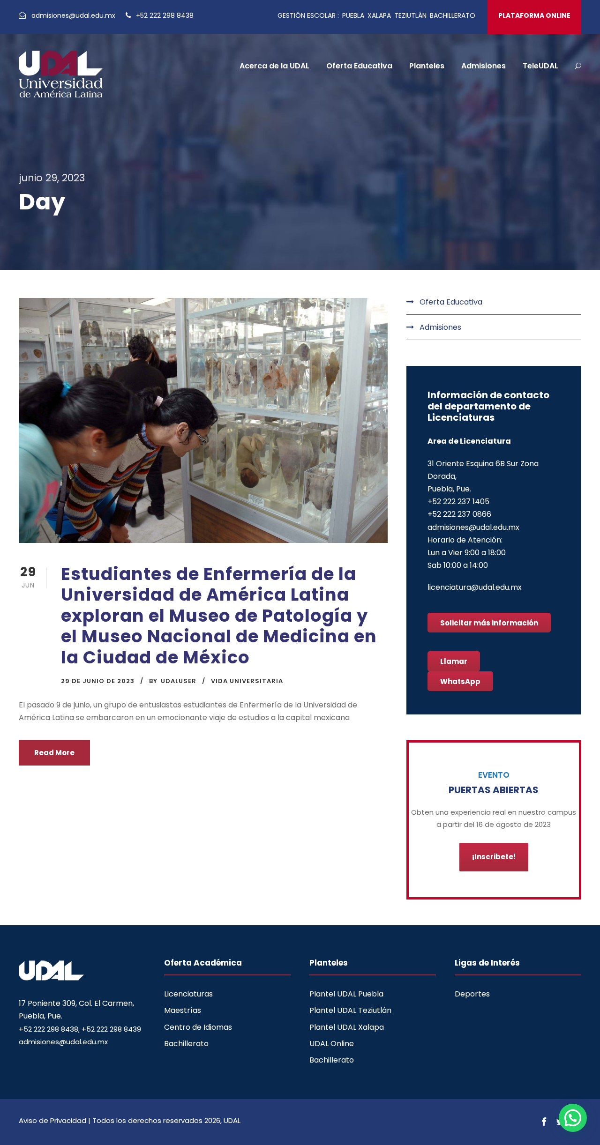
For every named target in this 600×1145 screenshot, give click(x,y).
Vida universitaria (247, 681)
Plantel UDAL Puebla (346, 994)
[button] (573, 1118)
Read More (54, 753)
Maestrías (182, 1010)
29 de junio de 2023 (98, 681)
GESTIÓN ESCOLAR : (308, 15)
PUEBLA (353, 15)
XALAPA (379, 15)
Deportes (472, 994)
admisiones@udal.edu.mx (74, 15)
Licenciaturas (188, 994)
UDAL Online (331, 1043)
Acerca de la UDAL (274, 65)
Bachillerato (186, 1043)
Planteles (426, 65)
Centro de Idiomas (198, 1027)
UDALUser (178, 681)
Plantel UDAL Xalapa (346, 1027)
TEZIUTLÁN (410, 15)
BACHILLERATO (452, 15)
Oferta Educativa (359, 65)
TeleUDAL (540, 65)
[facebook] (544, 1122)
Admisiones (483, 65)
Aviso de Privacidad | (55, 1120)
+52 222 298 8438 (164, 15)
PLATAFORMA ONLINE (534, 15)
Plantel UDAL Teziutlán (350, 1010)
